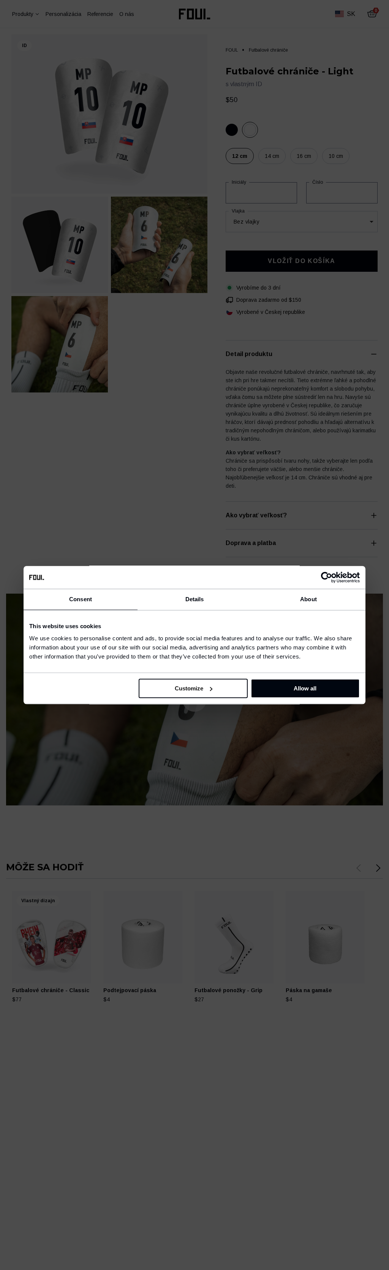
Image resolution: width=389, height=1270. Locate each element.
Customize (189, 688)
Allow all (305, 688)
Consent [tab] (80, 599)
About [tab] (308, 599)
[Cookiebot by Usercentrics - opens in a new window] (326, 577)
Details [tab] (194, 599)
